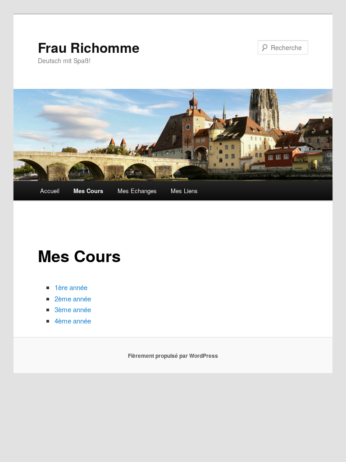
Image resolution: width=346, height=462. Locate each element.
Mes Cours (88, 190)
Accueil (49, 190)
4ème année (73, 320)
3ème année (73, 309)
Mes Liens (184, 190)
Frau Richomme (89, 47)
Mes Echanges (137, 190)
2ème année (73, 298)
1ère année (71, 287)
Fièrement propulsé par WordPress (173, 355)
